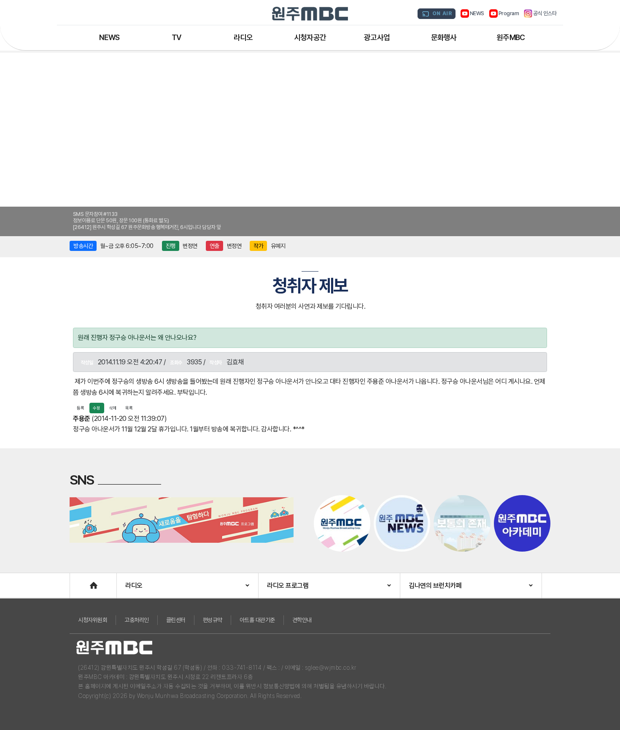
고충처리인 (136, 620)
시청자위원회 (92, 620)
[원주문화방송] (310, 14)
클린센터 (176, 620)
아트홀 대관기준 (257, 620)
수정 (96, 407)
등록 (80, 407)
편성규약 (212, 620)
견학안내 (302, 620)
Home (78, 581)
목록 (129, 407)
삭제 (113, 407)
